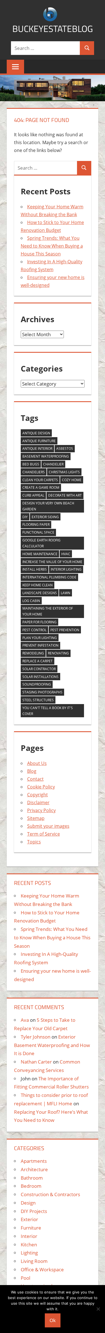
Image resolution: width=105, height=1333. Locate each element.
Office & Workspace (42, 1269)
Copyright (37, 795)
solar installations (40, 676)
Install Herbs (34, 569)
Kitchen (29, 1244)
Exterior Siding (45, 517)
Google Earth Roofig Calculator (41, 543)
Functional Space (38, 532)
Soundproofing (36, 684)
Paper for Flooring (39, 622)
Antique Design (36, 433)
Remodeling (33, 653)
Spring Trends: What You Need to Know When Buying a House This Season (52, 246)
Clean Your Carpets (40, 480)
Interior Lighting (66, 569)
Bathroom (32, 1178)
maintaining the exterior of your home (47, 611)
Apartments (34, 1161)
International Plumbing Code (49, 577)
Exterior (29, 1219)
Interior (29, 1236)
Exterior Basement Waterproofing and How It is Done (52, 1045)
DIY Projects (34, 1211)
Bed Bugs (30, 464)
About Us (37, 763)
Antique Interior (37, 448)
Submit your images (48, 826)
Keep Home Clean (37, 585)
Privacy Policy (41, 810)
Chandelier (53, 464)
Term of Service (43, 834)
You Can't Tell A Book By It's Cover (47, 710)
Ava (25, 1020)
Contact (35, 779)
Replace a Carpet (37, 661)
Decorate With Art (65, 495)
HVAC (65, 554)
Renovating (58, 653)
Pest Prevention (64, 630)
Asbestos (64, 448)
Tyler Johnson (35, 1037)
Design (28, 1203)
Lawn (65, 593)
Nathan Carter (36, 1061)
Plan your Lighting (39, 637)
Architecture (34, 1169)
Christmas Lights (64, 472)
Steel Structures (38, 700)
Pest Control (34, 630)
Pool (25, 1278)
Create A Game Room (40, 487)
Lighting (29, 1252)
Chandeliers (33, 472)
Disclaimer (38, 802)
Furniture (31, 1227)
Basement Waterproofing (45, 456)
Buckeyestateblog (52, 28)
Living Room (34, 1261)
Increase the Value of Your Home (52, 561)
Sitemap (36, 818)
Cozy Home (71, 480)
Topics (34, 842)
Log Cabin (31, 600)
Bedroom (31, 1186)
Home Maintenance (39, 554)
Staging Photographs (42, 692)
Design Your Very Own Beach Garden (48, 506)
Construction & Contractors (50, 1194)
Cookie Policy (41, 787)
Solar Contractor (39, 668)
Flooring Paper (36, 524)
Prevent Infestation (40, 645)
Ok (53, 1320)
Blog (31, 771)
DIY (25, 517)
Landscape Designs (39, 593)
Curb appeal (33, 495)
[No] (98, 1309)
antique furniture (39, 441)
